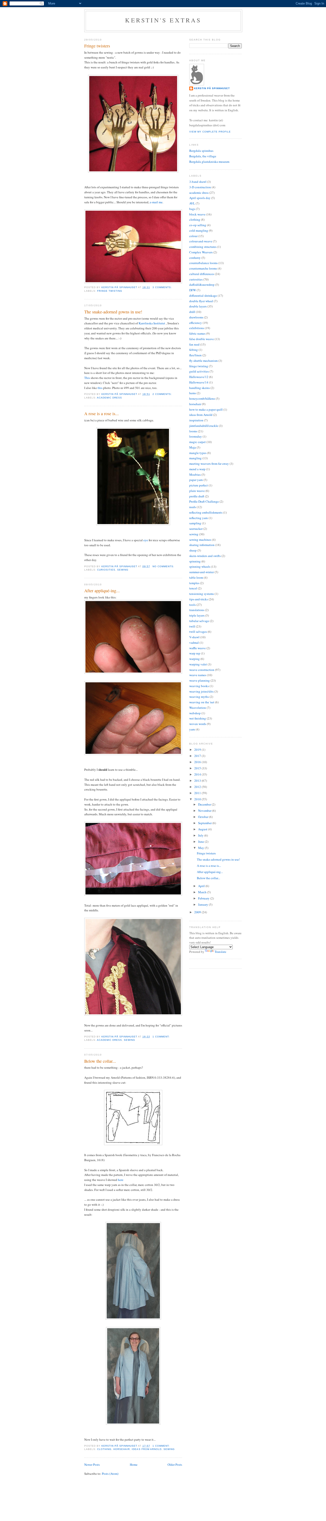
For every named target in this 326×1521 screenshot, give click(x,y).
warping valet (198, 664)
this (100, 388)
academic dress (109, 397)
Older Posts (175, 1464)
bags (192, 209)
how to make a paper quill (206, 409)
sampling (195, 523)
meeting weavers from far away (209, 463)
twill (192, 626)
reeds (192, 507)
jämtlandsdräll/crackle (203, 426)
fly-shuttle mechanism (203, 360)
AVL (192, 203)
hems (192, 393)
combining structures (202, 247)
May (201, 848)
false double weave (201, 339)
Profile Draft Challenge (204, 501)
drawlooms (196, 317)
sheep (193, 550)
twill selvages (198, 631)
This (87, 378)
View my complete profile (210, 131)
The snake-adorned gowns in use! (113, 312)
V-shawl (194, 637)
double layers (198, 306)
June (201, 841)
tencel (193, 588)
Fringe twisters (97, 46)
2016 (198, 762)
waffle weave (197, 648)
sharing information (202, 545)
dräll (192, 312)
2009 (198, 912)
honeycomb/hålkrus (202, 398)
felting (193, 349)
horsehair (121, 1449)
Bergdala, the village (202, 156)
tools (192, 604)
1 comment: (161, 1036)
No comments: (163, 566)
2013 (198, 780)
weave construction (201, 670)
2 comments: (162, 394)
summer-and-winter (201, 572)
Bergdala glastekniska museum (209, 161)
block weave (197, 214)
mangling (195, 458)
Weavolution (197, 707)
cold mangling (198, 230)
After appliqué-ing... (102, 590)
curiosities (106, 569)
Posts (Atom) (110, 1473)
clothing (104, 1449)
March (202, 892)
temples (194, 583)
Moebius (195, 474)
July (201, 835)
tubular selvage (199, 621)
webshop (195, 713)
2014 (198, 774)
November (205, 810)
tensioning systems (201, 594)
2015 (198, 768)
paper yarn (196, 480)
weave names (197, 675)
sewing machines (200, 539)
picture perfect (198, 485)
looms (193, 431)
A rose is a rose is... (101, 413)
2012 (198, 787)
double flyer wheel (201, 301)
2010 (198, 799)
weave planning (199, 680)
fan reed (194, 344)
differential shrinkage (203, 295)
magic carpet (197, 442)
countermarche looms (203, 268)
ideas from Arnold (146, 1449)
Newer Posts (92, 1464)
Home (133, 1464)
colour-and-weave (200, 241)
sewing (122, 569)
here (120, 1180)
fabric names (197, 333)
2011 (198, 793)
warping (194, 659)
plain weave (197, 491)
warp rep (194, 653)
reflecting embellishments (205, 512)
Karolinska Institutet (152, 323)
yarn (192, 729)
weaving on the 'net (201, 702)
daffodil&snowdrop (202, 284)
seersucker (196, 528)
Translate (220, 951)
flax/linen (195, 355)
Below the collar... (100, 1061)
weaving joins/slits (201, 691)
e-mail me (156, 202)
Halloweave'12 (198, 377)
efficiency (195, 323)
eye (145, 540)
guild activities (199, 371)
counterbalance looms (203, 263)
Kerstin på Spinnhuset (212, 88)
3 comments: (162, 287)
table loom (196, 577)
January (203, 904)
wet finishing (197, 718)
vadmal (194, 642)
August (203, 829)
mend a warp (197, 469)
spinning (195, 561)
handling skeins (199, 388)
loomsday (195, 436)
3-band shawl (197, 181)
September (205, 823)
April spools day (199, 198)
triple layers (197, 615)
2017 (198, 756)
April (201, 886)
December (205, 804)
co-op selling (197, 225)
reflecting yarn (198, 518)
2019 (198, 749)
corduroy (195, 257)
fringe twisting (109, 291)
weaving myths (199, 696)
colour (193, 236)
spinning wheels (199, 566)
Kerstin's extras (163, 20)
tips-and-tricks (198, 599)
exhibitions (196, 328)
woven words (197, 724)
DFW (192, 290)
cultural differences (201, 274)
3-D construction (200, 187)
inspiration (196, 420)
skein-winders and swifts (205, 556)
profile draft (196, 496)
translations (196, 610)
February (204, 898)
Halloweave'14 (198, 382)
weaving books (199, 686)
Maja (192, 447)
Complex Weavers (201, 252)
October (203, 817)
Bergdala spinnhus (201, 150)
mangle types (197, 453)
